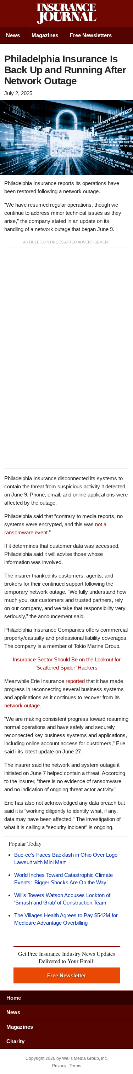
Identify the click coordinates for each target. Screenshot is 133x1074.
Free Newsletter (66, 975)
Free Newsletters (91, 35)
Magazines (45, 35)
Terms (75, 1065)
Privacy (59, 1065)
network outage (22, 705)
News (13, 35)
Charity (15, 1041)
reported (75, 681)
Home (13, 998)
